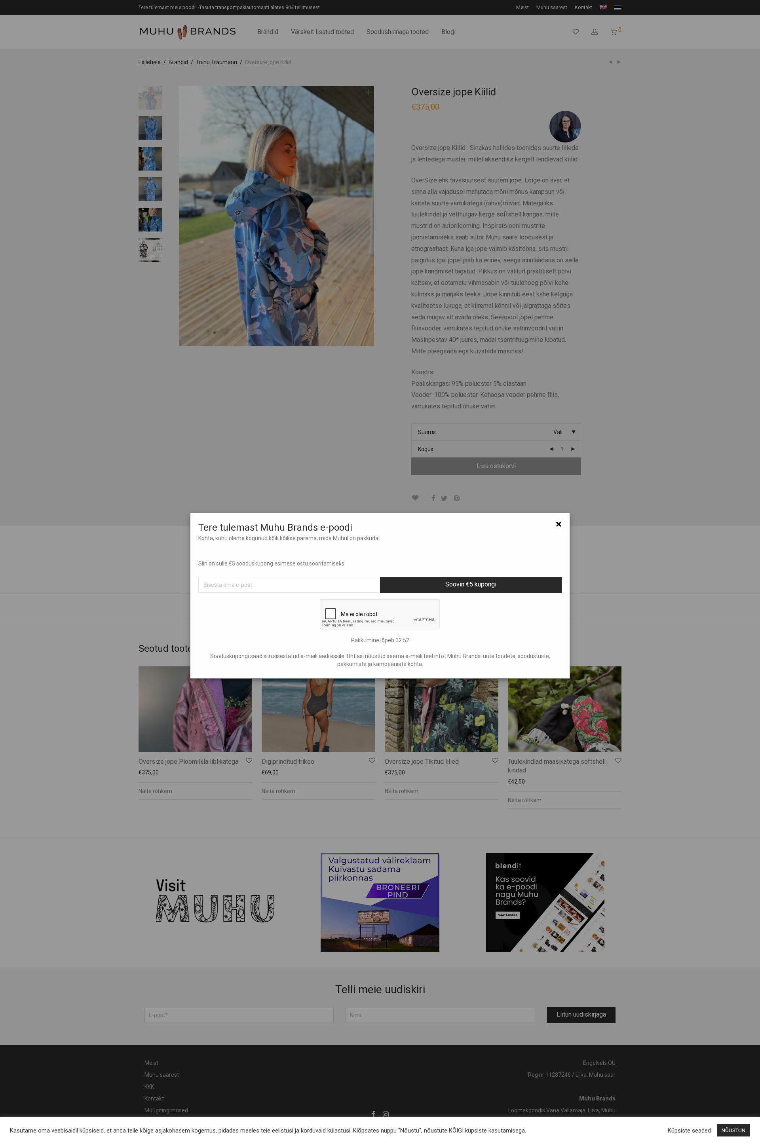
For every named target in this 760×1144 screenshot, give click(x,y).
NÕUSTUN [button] (733, 1130)
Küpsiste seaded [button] (689, 1130)
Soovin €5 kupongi (470, 584)
